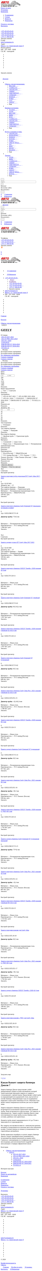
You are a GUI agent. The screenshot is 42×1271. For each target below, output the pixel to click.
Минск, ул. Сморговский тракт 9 (12, 46)
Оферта (3, 1265)
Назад (12, 280)
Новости (8, 19)
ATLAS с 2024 (18, 1158)
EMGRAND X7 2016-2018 (22, 1161)
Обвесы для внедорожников (16, 1150)
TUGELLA (17, 1165)
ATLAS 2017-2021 (19, 1154)
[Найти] (2, 192)
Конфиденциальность (8, 1263)
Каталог (3, 1172)
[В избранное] (2, 498)
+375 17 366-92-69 (7, 37)
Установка (4, 1191)
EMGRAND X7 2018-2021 (22, 1163)
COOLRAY (17, 1160)
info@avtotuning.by (7, 42)
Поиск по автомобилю (9, 1174)
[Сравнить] (2, 500)
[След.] (1, 1076)
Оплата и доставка (7, 1187)
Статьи (7, 17)
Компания (4, 1176)
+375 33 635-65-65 (7, 35)
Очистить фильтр (14, 467)
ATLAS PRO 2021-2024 (21, 1156)
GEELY (11, 1152)
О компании (9, 15)
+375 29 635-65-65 (7, 31)
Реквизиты (8, 20)
